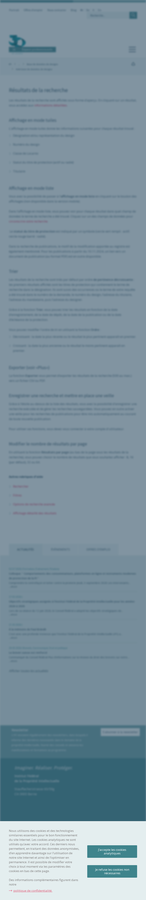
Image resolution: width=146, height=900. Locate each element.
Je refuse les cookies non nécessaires (112, 871)
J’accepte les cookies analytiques (112, 851)
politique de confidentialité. (32, 891)
